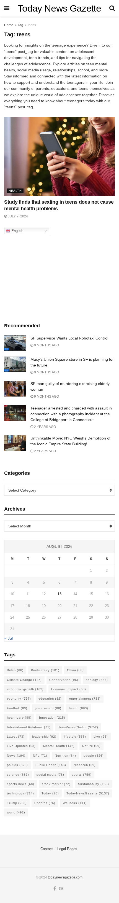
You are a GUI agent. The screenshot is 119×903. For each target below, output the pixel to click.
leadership (44, 736)
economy (19, 698)
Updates (44, 803)
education (50, 698)
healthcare (19, 717)
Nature (91, 746)
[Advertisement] (59, 276)
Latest (16, 736)
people (94, 755)
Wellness (75, 803)
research (85, 765)
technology (20, 793)
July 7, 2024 (17, 216)
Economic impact (68, 689)
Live (101, 736)
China (75, 670)
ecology (97, 679)
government (48, 708)
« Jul (8, 638)
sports (82, 774)
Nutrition (65, 755)
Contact (46, 849)
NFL (40, 755)
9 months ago (46, 345)
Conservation (63, 679)
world (16, 812)
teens (32, 25)
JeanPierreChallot (78, 727)
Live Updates (21, 746)
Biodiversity (45, 670)
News (16, 755)
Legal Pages (67, 849)
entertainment (85, 698)
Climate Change (24, 679)
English (16, 231)
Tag (20, 25)
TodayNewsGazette (87, 793)
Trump (17, 803)
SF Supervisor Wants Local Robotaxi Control (69, 338)
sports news (20, 784)
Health (15, 190)
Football (17, 708)
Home (8, 25)
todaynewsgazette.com (65, 877)
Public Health (50, 765)
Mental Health (59, 746)
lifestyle (75, 736)
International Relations (29, 727)
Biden (15, 670)
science (18, 774)
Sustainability (93, 784)
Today (50, 793)
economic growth (25, 689)
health (78, 708)
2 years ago (44, 427)
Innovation (52, 717)
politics (17, 765)
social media (50, 774)
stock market (56, 784)
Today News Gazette (59, 8)
